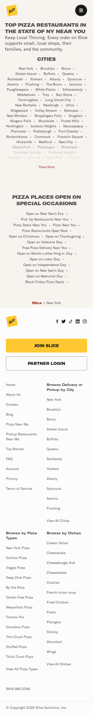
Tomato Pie (15, 617)
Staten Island (57, 429)
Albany (52, 478)
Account (12, 469)
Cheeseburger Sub (61, 562)
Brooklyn (54, 409)
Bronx (51, 419)
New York (53, 303)
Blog (9, 414)
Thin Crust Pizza (19, 637)
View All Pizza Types (22, 669)
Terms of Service (19, 488)
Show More (46, 167)
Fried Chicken (57, 602)
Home (10, 384)
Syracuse (54, 488)
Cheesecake (56, 553)
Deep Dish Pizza (18, 577)
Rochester (54, 459)
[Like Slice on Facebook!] (57, 321)
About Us (13, 394)
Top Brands (15, 449)
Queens (52, 449)
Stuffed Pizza (16, 647)
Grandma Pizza (18, 627)
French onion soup (61, 592)
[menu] (81, 10)
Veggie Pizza (15, 567)
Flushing (53, 508)
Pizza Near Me (17, 424)
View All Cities (58, 520)
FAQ (9, 459)
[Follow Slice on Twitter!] (63, 321)
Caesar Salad (57, 543)
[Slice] (12, 11)
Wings (51, 651)
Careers (12, 404)
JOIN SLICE (46, 345)
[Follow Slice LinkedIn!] (78, 321)
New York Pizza (18, 548)
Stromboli (54, 642)
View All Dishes (59, 664)
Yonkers (53, 469)
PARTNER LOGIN (46, 363)
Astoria (52, 498)
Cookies (53, 582)
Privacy (12, 478)
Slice (37, 303)
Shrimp (52, 632)
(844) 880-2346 (18, 689)
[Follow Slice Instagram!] (85, 321)
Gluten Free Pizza (19, 597)
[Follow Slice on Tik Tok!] (70, 321)
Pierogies (54, 622)
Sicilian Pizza (16, 558)
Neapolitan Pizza (19, 607)
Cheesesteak (57, 572)
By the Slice (15, 587)
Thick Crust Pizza (19, 656)
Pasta (51, 612)
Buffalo (52, 439)
